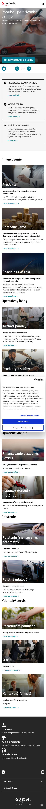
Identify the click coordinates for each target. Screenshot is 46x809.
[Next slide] (29, 68)
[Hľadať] (42, 4)
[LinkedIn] (3, 772)
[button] (15, 60)
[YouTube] (42, 772)
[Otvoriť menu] (41, 804)
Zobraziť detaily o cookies (29, 415)
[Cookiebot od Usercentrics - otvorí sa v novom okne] (34, 379)
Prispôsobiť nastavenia (21, 428)
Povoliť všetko (23, 421)
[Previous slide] (17, 68)
